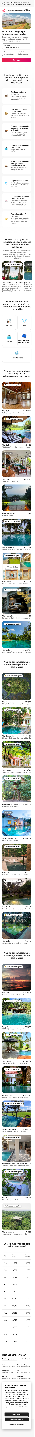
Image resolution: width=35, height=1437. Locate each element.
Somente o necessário (17, 1419)
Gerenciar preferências (17, 1424)
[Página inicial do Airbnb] (3, 10)
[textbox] (9, 54)
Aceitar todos (16, 1414)
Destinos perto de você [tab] (9, 1359)
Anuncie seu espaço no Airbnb (19, 10)
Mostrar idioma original (23, 4)
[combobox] (17, 47)
